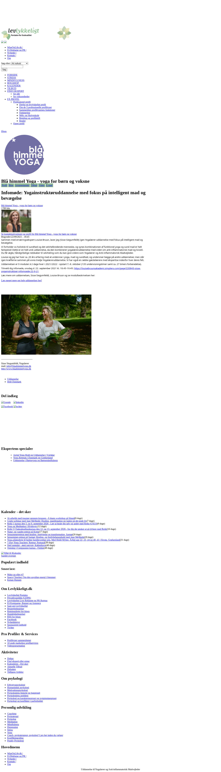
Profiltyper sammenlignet (19, 640)
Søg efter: (6, 63)
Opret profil (18, 123)
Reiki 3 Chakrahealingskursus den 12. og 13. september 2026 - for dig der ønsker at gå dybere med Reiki (57, 529)
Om (9, 58)
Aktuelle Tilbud (14, 666)
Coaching (11, 713)
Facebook (12, 619)
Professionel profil (22, 102)
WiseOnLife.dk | (15, 47)
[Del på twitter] (18, 406)
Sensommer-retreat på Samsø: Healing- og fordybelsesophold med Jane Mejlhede (45, 537)
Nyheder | (12, 53)
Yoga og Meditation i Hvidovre (22, 526)
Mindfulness (13, 724)
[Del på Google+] (6, 402)
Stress (10, 730)
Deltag (10, 658)
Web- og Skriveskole (29, 115)
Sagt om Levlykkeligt (17, 606)
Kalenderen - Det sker (17, 664)
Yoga (9, 732)
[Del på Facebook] (7, 406)
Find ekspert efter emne (18, 661)
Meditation (12, 721)
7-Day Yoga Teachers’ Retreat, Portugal (26, 542)
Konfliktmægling (15, 738)
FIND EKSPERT (15, 91)
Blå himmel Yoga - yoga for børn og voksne (22, 205)
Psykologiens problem (17, 695)
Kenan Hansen (14, 580)
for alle (16, 94)
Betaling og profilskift (29, 118)
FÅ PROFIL (13, 99)
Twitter (10, 627)
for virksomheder (21, 96)
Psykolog (11, 719)
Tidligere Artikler (15, 672)
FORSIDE (12, 75)
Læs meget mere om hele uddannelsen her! (21, 280)
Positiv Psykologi (15, 740)
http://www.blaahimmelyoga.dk (16, 369)
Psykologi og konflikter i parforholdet (25, 701)
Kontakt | (11, 55)
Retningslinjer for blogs (18, 611)
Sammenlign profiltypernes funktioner (37, 110)
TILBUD (11, 88)
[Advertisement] (110, 14)
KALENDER (14, 85)
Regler (22, 121)
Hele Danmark (14, 381)
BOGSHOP (13, 83)
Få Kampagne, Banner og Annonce (24, 603)
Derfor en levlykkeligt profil (32, 104)
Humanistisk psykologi (18, 687)
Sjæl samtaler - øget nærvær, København (26, 545)
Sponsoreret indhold (16, 625)
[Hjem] (36, 39)
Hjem (3, 131)
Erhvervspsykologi (16, 685)
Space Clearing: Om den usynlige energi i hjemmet (31, 577)
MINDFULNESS (15, 80)
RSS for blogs (14, 616)
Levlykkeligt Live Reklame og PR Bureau (27, 600)
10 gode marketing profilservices (22, 643)
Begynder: (6, 237)
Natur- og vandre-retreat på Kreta (23, 531)
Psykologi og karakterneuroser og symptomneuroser (32, 698)
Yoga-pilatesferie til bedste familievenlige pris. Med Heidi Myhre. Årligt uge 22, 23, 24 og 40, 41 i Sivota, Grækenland (63, 540)
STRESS (11, 77)
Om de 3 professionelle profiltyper (35, 107)
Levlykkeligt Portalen (17, 595)
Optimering (24, 112)
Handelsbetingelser (16, 614)
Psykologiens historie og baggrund (23, 693)
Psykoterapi (12, 716)
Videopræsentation (16, 645)
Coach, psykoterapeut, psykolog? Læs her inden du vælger (35, 735)
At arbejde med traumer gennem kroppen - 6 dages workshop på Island (41, 518)
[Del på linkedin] (19, 402)
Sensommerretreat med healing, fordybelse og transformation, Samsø (39, 534)
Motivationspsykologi (17, 690)
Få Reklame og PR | (16, 50)
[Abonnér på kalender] (11, 553)
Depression (12, 727)
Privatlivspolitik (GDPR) (19, 598)
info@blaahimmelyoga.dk (18, 366)
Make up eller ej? (15, 574)
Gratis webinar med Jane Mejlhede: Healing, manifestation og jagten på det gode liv (47, 521)
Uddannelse (12, 379)
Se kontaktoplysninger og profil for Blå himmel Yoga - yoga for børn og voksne (39, 234)
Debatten (11, 669)
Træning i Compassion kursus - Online (25, 548)
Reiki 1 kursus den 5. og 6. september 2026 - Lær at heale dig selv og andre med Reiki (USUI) (52, 523)
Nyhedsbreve (13, 622)
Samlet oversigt (8, 556)
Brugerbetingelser (15, 608)
